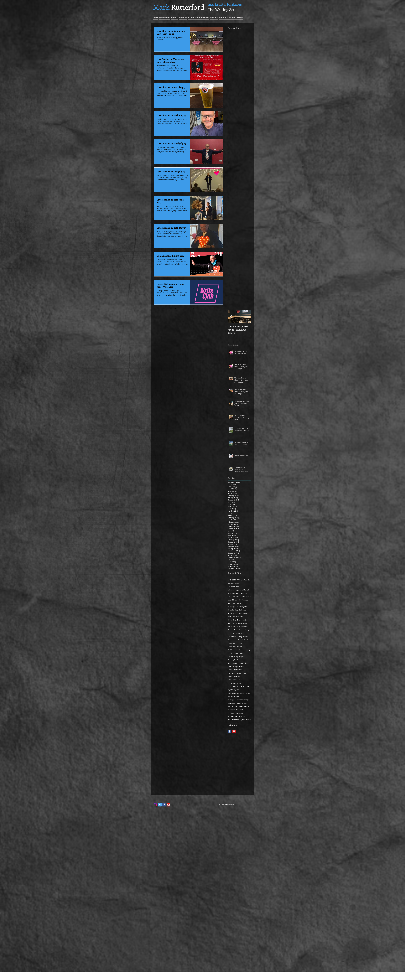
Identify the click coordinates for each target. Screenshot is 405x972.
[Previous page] (175, 308)
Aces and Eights (233, 583)
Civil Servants (232, 650)
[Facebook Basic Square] (229, 731)
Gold (238, 690)
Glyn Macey (232, 690)
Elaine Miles (243, 663)
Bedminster (243, 610)
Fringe (240, 680)
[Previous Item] (231, 316)
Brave (239, 620)
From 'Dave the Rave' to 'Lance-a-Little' (239, 686)
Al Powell (245, 590)
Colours (230, 656)
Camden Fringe (244, 630)
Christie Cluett (243, 640)
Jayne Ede (241, 716)
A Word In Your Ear (243, 580)
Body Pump (243, 613)
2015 (229, 580)
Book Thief (240, 617)
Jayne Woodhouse (234, 720)
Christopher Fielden (235, 646)
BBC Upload (232, 603)
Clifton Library (233, 653)
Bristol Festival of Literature (237, 623)
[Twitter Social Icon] (160, 804)
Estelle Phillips (233, 666)
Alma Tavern (245, 593)
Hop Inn (242, 710)
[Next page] (202, 308)
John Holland (246, 720)
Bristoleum (243, 627)
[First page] (171, 308)
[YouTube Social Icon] (234, 731)
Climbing (242, 653)
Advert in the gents (234, 590)
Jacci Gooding (232, 716)
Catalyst (239, 633)
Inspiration (239, 713)
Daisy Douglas (239, 656)
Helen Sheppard (244, 706)
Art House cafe (246, 597)
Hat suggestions (233, 696)
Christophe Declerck (235, 643)
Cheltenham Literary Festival (238, 637)
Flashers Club (241, 673)
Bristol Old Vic (233, 627)
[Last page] (206, 308)
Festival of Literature (235, 670)
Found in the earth (234, 677)
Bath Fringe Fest (242, 607)
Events (241, 666)
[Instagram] (155, 804)
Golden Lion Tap (233, 693)
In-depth (231, 713)
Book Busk (231, 617)
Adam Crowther (233, 587)
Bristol (244, 620)
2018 (234, 580)
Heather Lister (233, 706)
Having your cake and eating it (238, 700)
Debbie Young (233, 663)
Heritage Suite (233, 710)
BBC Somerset (243, 600)
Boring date (232, 620)
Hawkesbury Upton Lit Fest (237, 703)
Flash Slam (231, 673)
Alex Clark (231, 593)
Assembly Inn (232, 600)
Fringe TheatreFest (234, 683)
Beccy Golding (233, 610)
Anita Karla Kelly (233, 597)
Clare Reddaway (244, 650)
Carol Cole (231, 633)
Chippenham (232, 640)
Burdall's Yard (233, 630)
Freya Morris (232, 680)
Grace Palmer (245, 693)
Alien (238, 593)
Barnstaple (231, 607)
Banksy (239, 603)
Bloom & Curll (232, 613)
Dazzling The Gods (234, 660)
